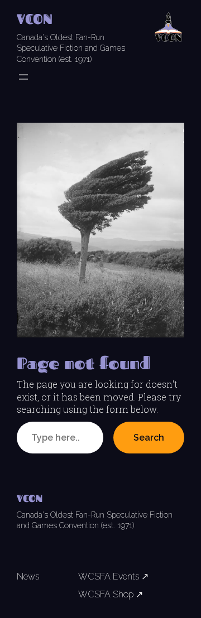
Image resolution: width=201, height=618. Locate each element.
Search (148, 437)
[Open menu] (23, 77)
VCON (34, 18)
